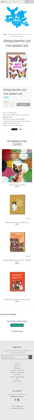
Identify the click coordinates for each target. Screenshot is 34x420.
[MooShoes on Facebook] (15, 400)
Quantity (6, 102)
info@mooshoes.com (17, 396)
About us (17, 366)
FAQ (17, 379)
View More (17, 144)
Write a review (17, 325)
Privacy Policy (17, 381)
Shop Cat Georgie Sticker (17, 185)
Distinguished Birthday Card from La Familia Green (17, 261)
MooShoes (19, 406)
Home (5, 34)
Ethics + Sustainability (17, 377)
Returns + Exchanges (17, 372)
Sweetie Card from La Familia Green (17, 222)
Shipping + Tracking (17, 370)
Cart (30, 2)
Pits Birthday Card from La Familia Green (17, 299)
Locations (17, 368)
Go (30, 357)
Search (17, 364)
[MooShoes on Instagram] (18, 400)
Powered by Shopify (17, 408)
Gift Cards (17, 375)
